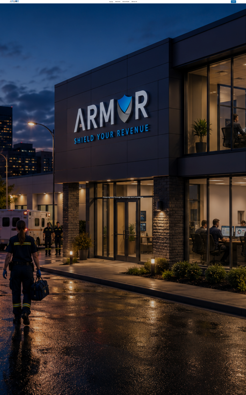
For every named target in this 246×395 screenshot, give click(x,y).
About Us (134, 1)
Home (111, 1)
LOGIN (233, 1)
